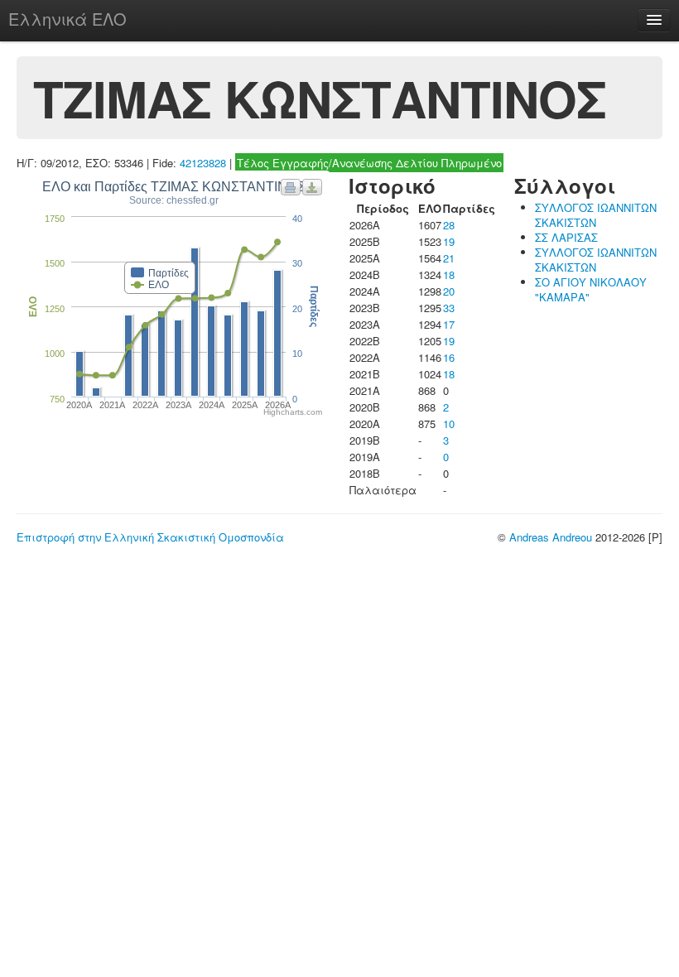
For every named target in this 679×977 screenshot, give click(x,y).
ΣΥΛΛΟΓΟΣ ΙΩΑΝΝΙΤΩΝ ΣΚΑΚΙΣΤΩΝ (596, 215)
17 (449, 324)
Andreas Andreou (550, 537)
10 (449, 423)
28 (449, 225)
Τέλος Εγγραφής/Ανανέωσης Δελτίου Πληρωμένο (369, 163)
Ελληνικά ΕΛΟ (67, 19)
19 (449, 241)
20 (449, 291)
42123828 (203, 163)
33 (449, 307)
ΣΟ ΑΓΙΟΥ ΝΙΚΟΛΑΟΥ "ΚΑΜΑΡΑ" (591, 289)
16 (449, 357)
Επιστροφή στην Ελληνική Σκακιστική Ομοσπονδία (150, 537)
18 (449, 274)
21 (449, 258)
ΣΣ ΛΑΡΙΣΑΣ (566, 237)
